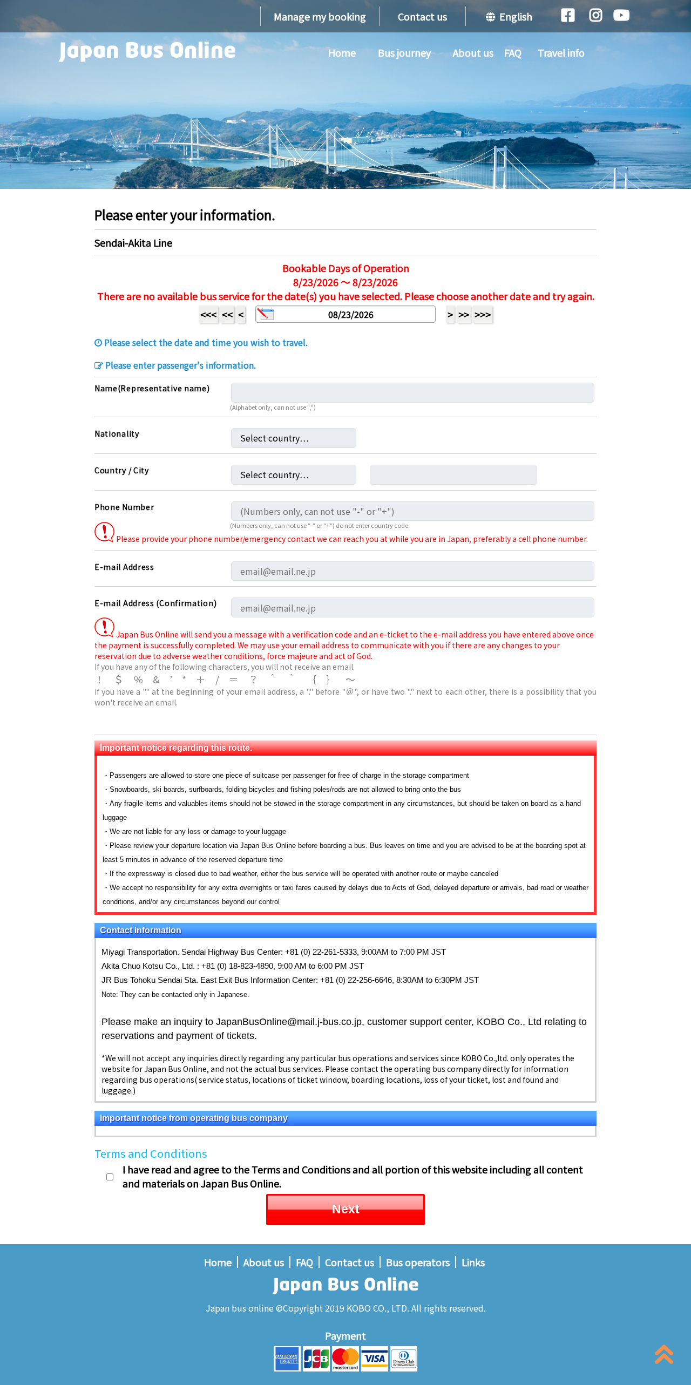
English (513, 16)
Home (342, 52)
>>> (483, 314)
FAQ (512, 52)
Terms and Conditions (150, 1153)
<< (227, 314)
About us (473, 52)
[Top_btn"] (664, 1357)
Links (473, 1262)
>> (463, 314)
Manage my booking (320, 16)
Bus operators (418, 1262)
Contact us (422, 16)
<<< (208, 314)
